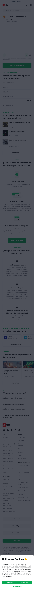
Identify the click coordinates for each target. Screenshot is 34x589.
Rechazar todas (25, 582)
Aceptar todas (9, 582)
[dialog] (17, 572)
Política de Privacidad (13, 571)
